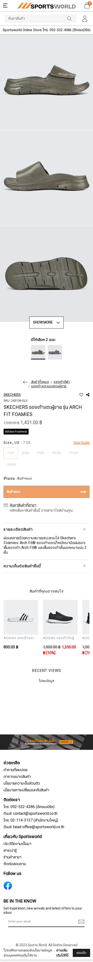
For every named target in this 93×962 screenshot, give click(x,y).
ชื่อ (10, 923)
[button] (5, 5)
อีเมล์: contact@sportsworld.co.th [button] (30, 813)
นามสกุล (14, 947)
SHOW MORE (43, 322)
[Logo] (46, 5)
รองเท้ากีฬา (62, 382)
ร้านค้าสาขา (12, 857)
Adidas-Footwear (16, 431)
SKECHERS (12, 394)
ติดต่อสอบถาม (15, 864)
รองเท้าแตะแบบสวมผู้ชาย (49, 386)
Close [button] (83, 955)
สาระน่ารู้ (10, 850)
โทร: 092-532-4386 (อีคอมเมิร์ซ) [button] (29, 807)
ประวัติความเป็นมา (17, 844)
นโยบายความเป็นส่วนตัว (22, 783)
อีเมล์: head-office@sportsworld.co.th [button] (34, 827)
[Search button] (72, 18)
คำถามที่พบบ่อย (15, 770)
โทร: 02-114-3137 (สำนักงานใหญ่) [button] (31, 820)
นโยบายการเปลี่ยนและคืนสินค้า (26, 790)
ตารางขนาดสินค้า (17, 777)
